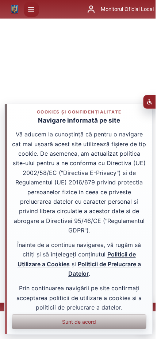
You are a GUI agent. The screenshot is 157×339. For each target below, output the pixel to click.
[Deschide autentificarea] (91, 9)
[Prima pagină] (14, 9)
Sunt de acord (79, 322)
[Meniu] (31, 9)
